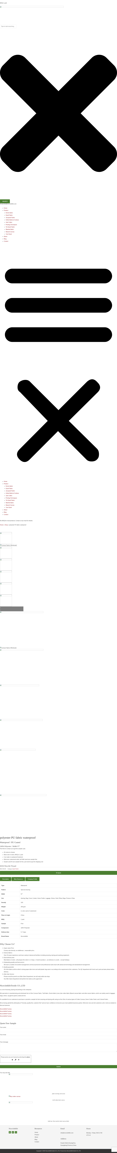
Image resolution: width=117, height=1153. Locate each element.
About (5, 236)
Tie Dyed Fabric (10, 227)
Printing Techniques (11, 224)
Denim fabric (9, 212)
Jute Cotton (9, 222)
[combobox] (8, 26)
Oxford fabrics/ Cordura (12, 220)
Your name (3, 1027)
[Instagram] (16, 1132)
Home (5, 208)
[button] (58, 362)
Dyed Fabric (9, 215)
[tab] (5, 879)
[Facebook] (10, 1132)
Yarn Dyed (9, 234)
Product (6, 210)
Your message (4, 1042)
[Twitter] (13, 1132)
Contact (6, 241)
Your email (3, 1034)
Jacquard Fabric (10, 217)
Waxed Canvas (10, 231)
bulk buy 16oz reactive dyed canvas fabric (58, 1121)
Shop (6, 525)
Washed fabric (10, 229)
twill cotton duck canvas (58, 1100)
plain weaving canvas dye (58, 1093)
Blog (5, 239)
